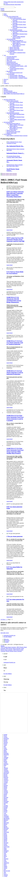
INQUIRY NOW (5, 633)
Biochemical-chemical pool (16, 72)
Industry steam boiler (14, 48)
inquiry (8, 230)
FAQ (5, 82)
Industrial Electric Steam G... (15, 153)
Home (5, 13)
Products (6, 15)
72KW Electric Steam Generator (8, 647)
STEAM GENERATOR (12, 16)
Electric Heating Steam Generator (14, 651)
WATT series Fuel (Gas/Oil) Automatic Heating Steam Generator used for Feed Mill (15, 239)
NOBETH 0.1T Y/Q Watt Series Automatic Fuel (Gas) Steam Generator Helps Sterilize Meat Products (15, 451)
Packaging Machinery (12, 56)
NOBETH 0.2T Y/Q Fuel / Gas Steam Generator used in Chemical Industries (15, 342)
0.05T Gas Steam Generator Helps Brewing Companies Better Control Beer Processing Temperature (15, 194)
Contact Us (6, 83)
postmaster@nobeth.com (9, 635)
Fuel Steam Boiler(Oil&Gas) (16, 40)
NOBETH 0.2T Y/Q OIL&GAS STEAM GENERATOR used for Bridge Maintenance (14, 300)
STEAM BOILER (11, 39)
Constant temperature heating (13, 64)
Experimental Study (11, 62)
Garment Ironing (10, 58)
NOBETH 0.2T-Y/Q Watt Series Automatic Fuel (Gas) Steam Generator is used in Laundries (15, 418)
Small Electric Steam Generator (12, 649)
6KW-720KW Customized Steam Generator (17, 135)
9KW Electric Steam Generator (13, 648)
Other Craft (9, 60)
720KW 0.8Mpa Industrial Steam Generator (19, 37)
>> (7, 619)
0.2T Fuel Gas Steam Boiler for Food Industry (15, 272)
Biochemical (9, 71)
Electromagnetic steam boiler (16, 50)
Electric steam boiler (14, 47)
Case (5, 55)
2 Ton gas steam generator (15, 536)
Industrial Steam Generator (16, 29)
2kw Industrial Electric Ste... (15, 146)
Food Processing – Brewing (16, 75)
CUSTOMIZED (10, 51)
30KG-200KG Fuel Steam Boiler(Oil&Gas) (19, 45)
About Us (6, 79)
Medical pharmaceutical (12, 63)
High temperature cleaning (13, 59)
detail (11, 230)
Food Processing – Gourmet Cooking (18, 78)
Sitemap (2, 645)
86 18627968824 (8, 636)
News (5, 80)
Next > (4, 619)
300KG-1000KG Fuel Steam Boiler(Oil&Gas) (19, 42)
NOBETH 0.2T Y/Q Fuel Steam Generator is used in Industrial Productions (15, 372)
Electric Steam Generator (15, 17)
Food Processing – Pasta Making (17, 76)
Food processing (10, 74)
